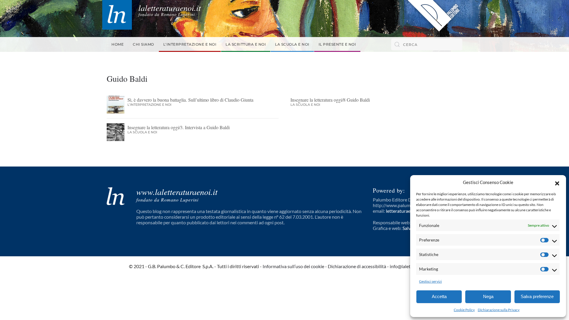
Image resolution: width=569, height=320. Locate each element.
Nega (488, 296)
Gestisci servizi (430, 281)
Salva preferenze (537, 296)
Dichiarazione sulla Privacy (499, 310)
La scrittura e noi (246, 44)
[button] (557, 182)
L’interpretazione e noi (149, 105)
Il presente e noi (337, 44)
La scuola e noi (292, 44)
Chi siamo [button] (143, 44)
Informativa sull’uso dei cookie (293, 266)
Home (117, 44)
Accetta (439, 296)
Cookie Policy (464, 310)
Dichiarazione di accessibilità (357, 266)
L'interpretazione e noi (190, 44)
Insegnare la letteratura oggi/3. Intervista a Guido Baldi (178, 127)
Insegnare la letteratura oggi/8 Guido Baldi (330, 100)
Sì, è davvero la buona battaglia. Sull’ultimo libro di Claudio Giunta (190, 100)
